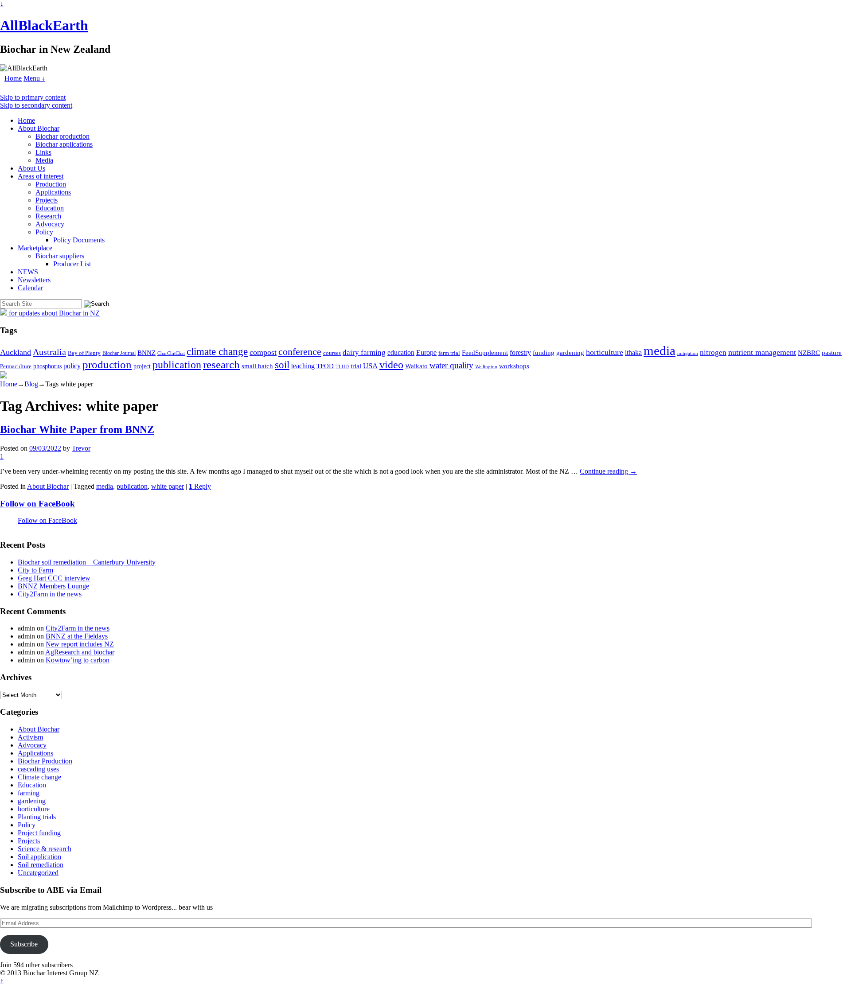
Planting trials (37, 817)
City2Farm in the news (50, 594)
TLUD (342, 366)
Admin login (118, 973)
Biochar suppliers (59, 256)
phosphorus (47, 366)
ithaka (633, 352)
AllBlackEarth (44, 25)
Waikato (416, 366)
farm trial (449, 353)
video (391, 364)
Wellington (486, 366)
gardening (570, 352)
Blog (31, 384)
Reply (200, 486)
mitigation (687, 353)
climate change (217, 351)
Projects (46, 200)
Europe (426, 352)
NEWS (28, 272)
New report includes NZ (80, 644)
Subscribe (24, 944)
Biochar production (62, 136)
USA (370, 366)
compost (263, 352)
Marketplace (35, 248)
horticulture (604, 352)
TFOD (325, 366)
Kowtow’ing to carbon (77, 660)
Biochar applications (64, 144)
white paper (167, 486)
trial (356, 366)
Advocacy (49, 224)
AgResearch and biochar (79, 652)
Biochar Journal (119, 353)
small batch (257, 366)
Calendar (30, 288)
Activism (30, 737)
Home (13, 78)
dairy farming (364, 352)
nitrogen (713, 352)
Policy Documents (79, 240)
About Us (31, 168)
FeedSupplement (485, 352)
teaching (303, 366)
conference (299, 352)
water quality (451, 365)
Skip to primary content (33, 97)
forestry (520, 352)
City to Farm (35, 570)
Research (48, 216)
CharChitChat (171, 353)
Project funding (39, 833)
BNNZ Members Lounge (53, 586)
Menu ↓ (34, 78)
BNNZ (146, 352)
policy (72, 366)
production (107, 364)
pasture (832, 352)
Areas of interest (40, 176)
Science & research (44, 849)
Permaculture (15, 366)
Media (44, 160)
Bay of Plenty (84, 353)
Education (49, 208)
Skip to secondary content (36, 105)
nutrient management (762, 352)
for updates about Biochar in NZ (53, 313)
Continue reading (608, 471)
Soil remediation (40, 864)
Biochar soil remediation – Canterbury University (87, 562)
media (659, 350)
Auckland (15, 352)
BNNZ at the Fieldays (77, 636)
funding (543, 352)
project (142, 366)
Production (50, 184)
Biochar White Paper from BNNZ (77, 429)
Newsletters (34, 280)
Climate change (39, 777)
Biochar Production (45, 761)
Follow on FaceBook (37, 503)
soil (282, 364)
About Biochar (38, 128)
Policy (44, 232)
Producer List (72, 264)
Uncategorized (38, 872)
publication (176, 364)
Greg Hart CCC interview (54, 578)
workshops (514, 366)
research (221, 364)
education (400, 352)
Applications (53, 192)
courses (332, 353)
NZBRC (809, 352)
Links (43, 152)
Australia (49, 352)
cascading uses (38, 769)
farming (28, 793)
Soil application (39, 856)
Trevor (81, 448)
